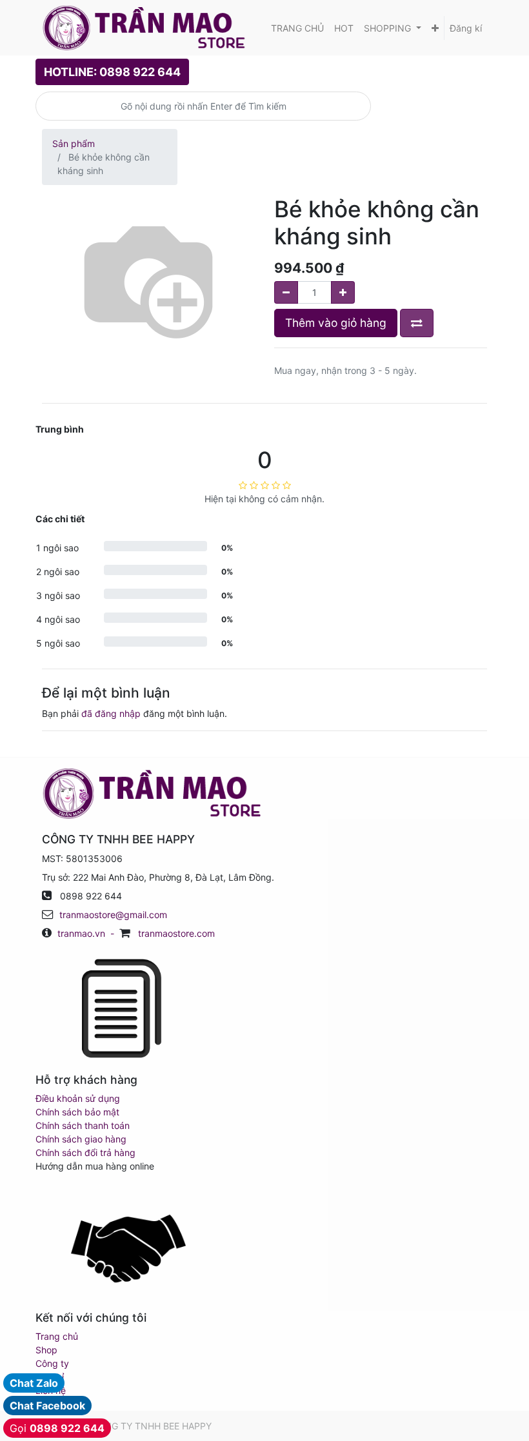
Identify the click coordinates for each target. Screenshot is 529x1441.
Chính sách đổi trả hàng (85, 1152)
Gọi (57, 1428)
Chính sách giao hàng (80, 1138)
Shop (46, 1349)
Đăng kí (466, 28)
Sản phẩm (73, 143)
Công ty (52, 1363)
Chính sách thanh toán (82, 1125)
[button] (435, 28)
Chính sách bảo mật (77, 1111)
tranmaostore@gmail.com (113, 914)
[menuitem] (297, 28)
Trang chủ (56, 1336)
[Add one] (343, 292)
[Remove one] (286, 292)
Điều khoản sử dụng (77, 1098)
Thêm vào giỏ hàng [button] (335, 322)
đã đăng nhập (111, 713)
